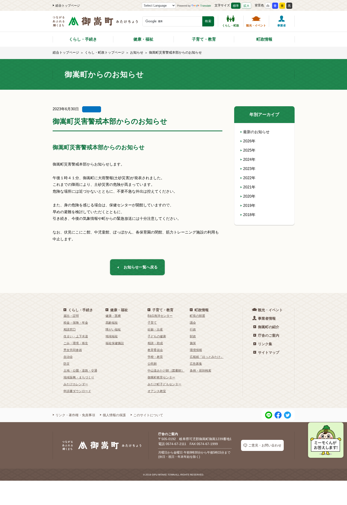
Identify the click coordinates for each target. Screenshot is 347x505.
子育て (152, 322)
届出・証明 (71, 316)
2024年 (249, 159)
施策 (193, 343)
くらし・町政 (230, 25)
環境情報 (196, 350)
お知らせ (136, 52)
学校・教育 (155, 357)
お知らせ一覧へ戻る (141, 267)
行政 (193, 329)
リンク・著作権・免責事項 (75, 415)
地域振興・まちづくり (78, 377)
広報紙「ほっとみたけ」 (207, 357)
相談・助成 (155, 343)
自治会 (68, 357)
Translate (205, 5)
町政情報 (264, 39)
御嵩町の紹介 (268, 327)
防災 (66, 363)
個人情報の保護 (114, 415)
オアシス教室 (157, 391)
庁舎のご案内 (268, 335)
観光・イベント (256, 25)
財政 (193, 336)
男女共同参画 (72, 350)
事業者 (281, 25)
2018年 (249, 215)
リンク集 (265, 344)
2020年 (249, 196)
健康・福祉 (143, 39)
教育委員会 (155, 350)
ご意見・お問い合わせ (264, 445)
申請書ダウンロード (77, 391)
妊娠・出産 (155, 329)
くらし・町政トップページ (104, 52)
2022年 (249, 178)
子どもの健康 (157, 336)
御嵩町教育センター (161, 377)
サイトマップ (268, 352)
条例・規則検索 (200, 370)
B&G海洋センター (160, 316)
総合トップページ (67, 5)
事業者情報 (267, 318)
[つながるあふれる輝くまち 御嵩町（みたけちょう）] (95, 24)
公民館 (152, 363)
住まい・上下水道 (75, 336)
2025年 (249, 150)
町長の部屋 (197, 316)
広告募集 (196, 363)
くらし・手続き (83, 39)
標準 (236, 6)
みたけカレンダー (75, 384)
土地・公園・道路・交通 (80, 370)
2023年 (249, 169)
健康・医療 (113, 316)
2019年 (249, 206)
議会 (193, 322)
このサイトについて (148, 415)
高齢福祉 (112, 322)
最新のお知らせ (256, 132)
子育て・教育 (204, 39)
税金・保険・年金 (75, 322)
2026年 (249, 141)
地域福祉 (112, 336)
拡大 (246, 6)
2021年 (249, 187)
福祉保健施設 (115, 343)
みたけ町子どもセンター (164, 384)
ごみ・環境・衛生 (75, 343)
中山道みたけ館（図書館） (166, 370)
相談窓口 (69, 329)
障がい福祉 (113, 329)
